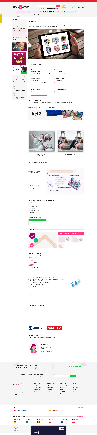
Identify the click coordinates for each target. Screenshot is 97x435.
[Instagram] (16, 394)
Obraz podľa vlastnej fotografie (64, 385)
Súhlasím (62, 428)
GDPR (47, 393)
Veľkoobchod (74, 389)
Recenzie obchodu (75, 387)
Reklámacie (48, 391)
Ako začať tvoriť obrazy (24, 2)
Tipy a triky (35, 391)
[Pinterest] (20, 394)
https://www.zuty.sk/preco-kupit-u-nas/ (39, 95)
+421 (46, 347)
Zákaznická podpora (51, 8)
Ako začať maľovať (16, 2)
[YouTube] (18, 394)
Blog (34, 398)
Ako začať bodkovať (32, 2)
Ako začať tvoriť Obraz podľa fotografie (42, 2)
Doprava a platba (62, 2)
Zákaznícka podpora (19, 390)
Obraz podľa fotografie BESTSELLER (19, 28)
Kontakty (68, 2)
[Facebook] (14, 394)
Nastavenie (36, 432)
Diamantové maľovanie (63, 387)
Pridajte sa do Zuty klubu (75, 366)
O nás (58, 2)
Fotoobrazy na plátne (16, 37)
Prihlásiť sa (73, 376)
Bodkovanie (15, 35)
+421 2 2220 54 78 (55, 26)
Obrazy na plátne (62, 391)
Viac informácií (80, 407)
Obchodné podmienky (50, 387)
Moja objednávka (52, 2)
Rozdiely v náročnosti (37, 393)
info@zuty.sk (43, 26)
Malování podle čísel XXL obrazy (64, 398)
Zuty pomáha (75, 391)
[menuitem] (21, 12)
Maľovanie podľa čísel (17, 30)
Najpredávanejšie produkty (63, 393)
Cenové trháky (15, 26)
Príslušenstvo (15, 39)
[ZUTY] (19, 385)
